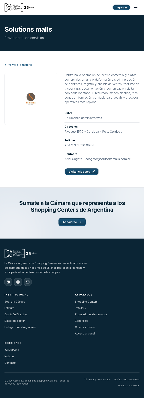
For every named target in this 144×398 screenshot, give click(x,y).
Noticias (9, 356)
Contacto (10, 362)
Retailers (80, 308)
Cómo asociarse (85, 327)
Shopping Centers (86, 301)
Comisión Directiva (15, 314)
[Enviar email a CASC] (28, 282)
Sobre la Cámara (14, 301)
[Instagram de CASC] (18, 282)
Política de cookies (129, 385)
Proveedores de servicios (91, 314)
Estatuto (9, 308)
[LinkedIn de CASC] (8, 282)
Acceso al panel (85, 333)
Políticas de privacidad (127, 379)
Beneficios (81, 320)
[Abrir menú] (136, 7)
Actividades (11, 350)
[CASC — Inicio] (19, 7)
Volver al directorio (20, 64)
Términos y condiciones (97, 379)
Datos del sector (14, 320)
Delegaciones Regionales (20, 327)
